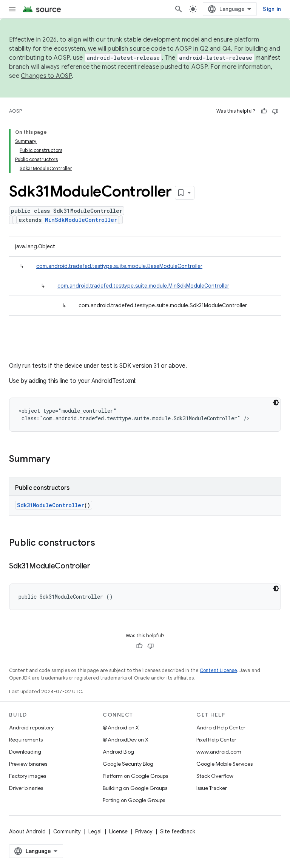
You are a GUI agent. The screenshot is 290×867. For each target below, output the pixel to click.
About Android (27, 831)
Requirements (26, 739)
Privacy (144, 831)
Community (67, 831)
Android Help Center (220, 727)
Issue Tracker (211, 788)
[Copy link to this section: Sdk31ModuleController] (97, 566)
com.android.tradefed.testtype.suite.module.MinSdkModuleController (143, 285)
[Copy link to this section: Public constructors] (102, 543)
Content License (218, 670)
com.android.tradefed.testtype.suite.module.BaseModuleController (119, 266)
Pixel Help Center (216, 739)
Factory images (27, 776)
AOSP (15, 111)
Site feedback (177, 831)
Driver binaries (26, 788)
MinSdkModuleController (81, 219)
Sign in (272, 9)
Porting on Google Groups (134, 800)
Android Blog (118, 751)
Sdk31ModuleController (50, 505)
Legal (95, 831)
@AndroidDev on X (125, 739)
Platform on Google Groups (135, 776)
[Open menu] (12, 9)
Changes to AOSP (46, 76)
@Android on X (121, 727)
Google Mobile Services (224, 763)
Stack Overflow (214, 776)
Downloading (25, 751)
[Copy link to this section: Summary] (57, 459)
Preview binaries (28, 763)
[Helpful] (264, 111)
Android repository (31, 727)
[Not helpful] (275, 111)
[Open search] (178, 9)
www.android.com (218, 751)
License (118, 831)
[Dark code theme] (276, 402)
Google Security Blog (128, 763)
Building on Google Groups (135, 788)
